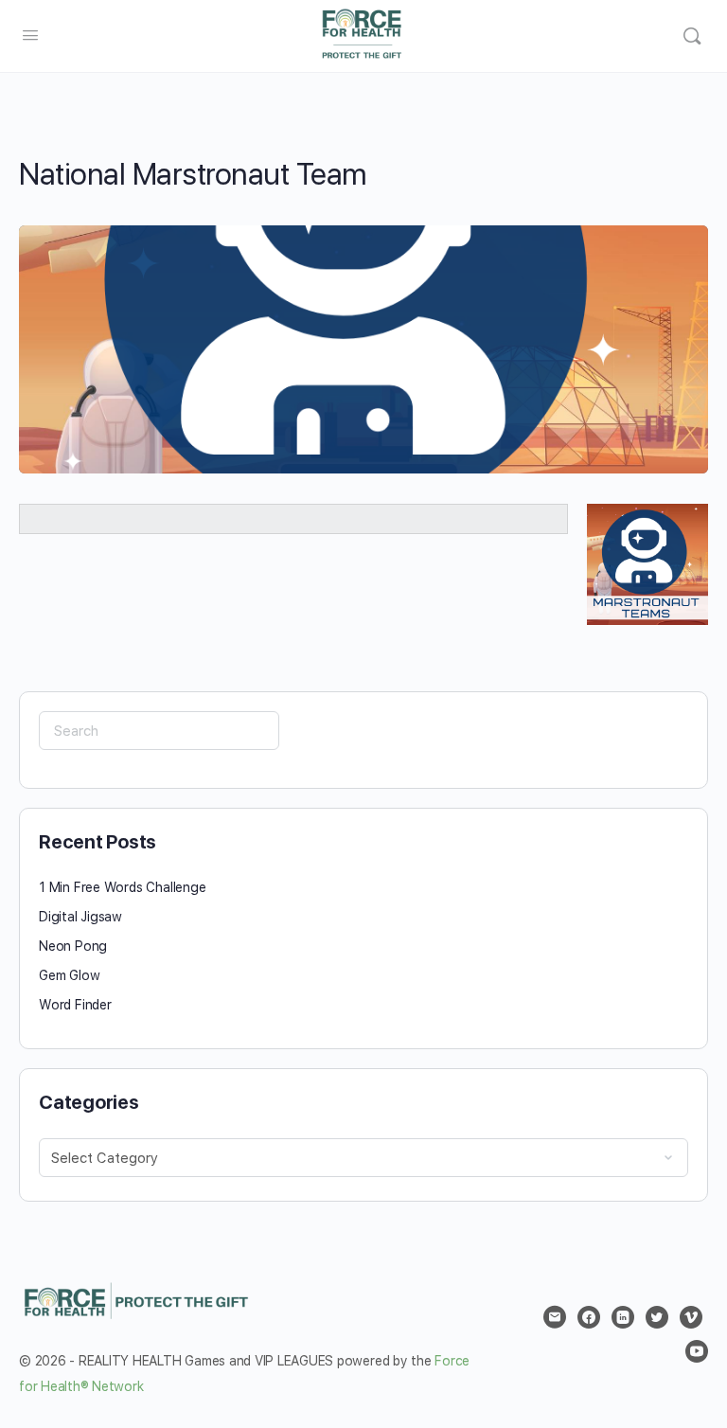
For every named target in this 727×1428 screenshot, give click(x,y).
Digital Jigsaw (80, 916)
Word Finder (75, 1004)
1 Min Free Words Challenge (122, 887)
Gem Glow (69, 975)
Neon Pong (73, 946)
